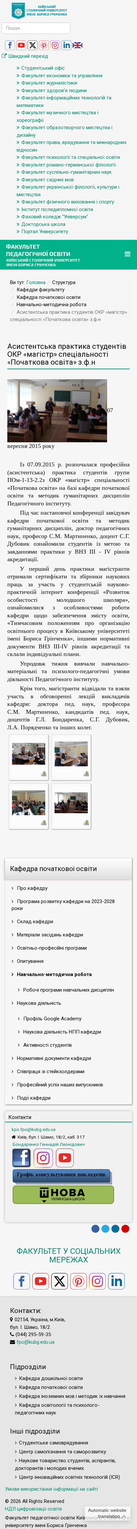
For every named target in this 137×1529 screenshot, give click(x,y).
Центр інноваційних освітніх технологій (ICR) (69, 1477)
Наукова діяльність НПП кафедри (61, 1032)
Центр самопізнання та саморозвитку (62, 1452)
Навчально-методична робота (54, 974)
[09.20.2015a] (71, 802)
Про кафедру (32, 888)
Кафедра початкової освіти (51, 1387)
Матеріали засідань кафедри (49, 935)
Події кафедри (33, 1098)
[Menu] (128, 254)
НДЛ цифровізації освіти (33, 1509)
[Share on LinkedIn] (115, 1229)
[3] (71, 753)
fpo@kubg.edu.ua (36, 1342)
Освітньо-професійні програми (51, 948)
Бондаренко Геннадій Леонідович (49, 1144)
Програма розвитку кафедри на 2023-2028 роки (63, 904)
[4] (28, 802)
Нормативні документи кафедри (53, 1058)
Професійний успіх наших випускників (59, 1085)
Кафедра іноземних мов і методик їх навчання (72, 1396)
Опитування (30, 961)
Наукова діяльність (38, 1003)
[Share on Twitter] (105, 1229)
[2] (28, 753)
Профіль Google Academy (51, 1019)
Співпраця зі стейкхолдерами (50, 1071)
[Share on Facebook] (95, 1229)
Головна (36, 282)
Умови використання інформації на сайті (51, 1489)
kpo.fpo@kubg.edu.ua (34, 1129)
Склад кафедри (34, 922)
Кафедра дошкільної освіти (51, 1378)
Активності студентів (47, 1045)
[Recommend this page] (125, 1229)
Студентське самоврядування (53, 1443)
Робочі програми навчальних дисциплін (68, 990)
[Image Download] (43, 773)
